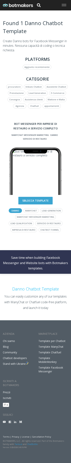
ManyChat (31, 210)
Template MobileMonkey (47, 360)
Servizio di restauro (35, 138)
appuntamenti (51, 105)
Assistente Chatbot (56, 86)
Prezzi (6, 392)
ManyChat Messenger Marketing (30, 135)
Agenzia (20, 105)
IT (5, 404)
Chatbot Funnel (49, 229)
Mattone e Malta (56, 99)
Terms (6, 436)
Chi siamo (9, 341)
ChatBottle (32, 444)
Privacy (15, 436)
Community (10, 352)
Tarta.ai (18, 444)
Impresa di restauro (23, 229)
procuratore (14, 86)
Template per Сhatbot (52, 341)
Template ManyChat (50, 346)
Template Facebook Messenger (50, 369)
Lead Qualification (21, 223)
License (26, 436)
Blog (6, 346)
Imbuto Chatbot (34, 86)
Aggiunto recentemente (37, 67)
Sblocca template (35, 200)
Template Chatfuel (49, 352)
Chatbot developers (15, 358)
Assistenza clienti (34, 99)
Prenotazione (17, 93)
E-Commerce (57, 93)
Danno (54, 135)
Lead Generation (37, 93)
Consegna (14, 99)
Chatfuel (34, 105)
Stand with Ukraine (14, 364)
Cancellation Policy (41, 436)
